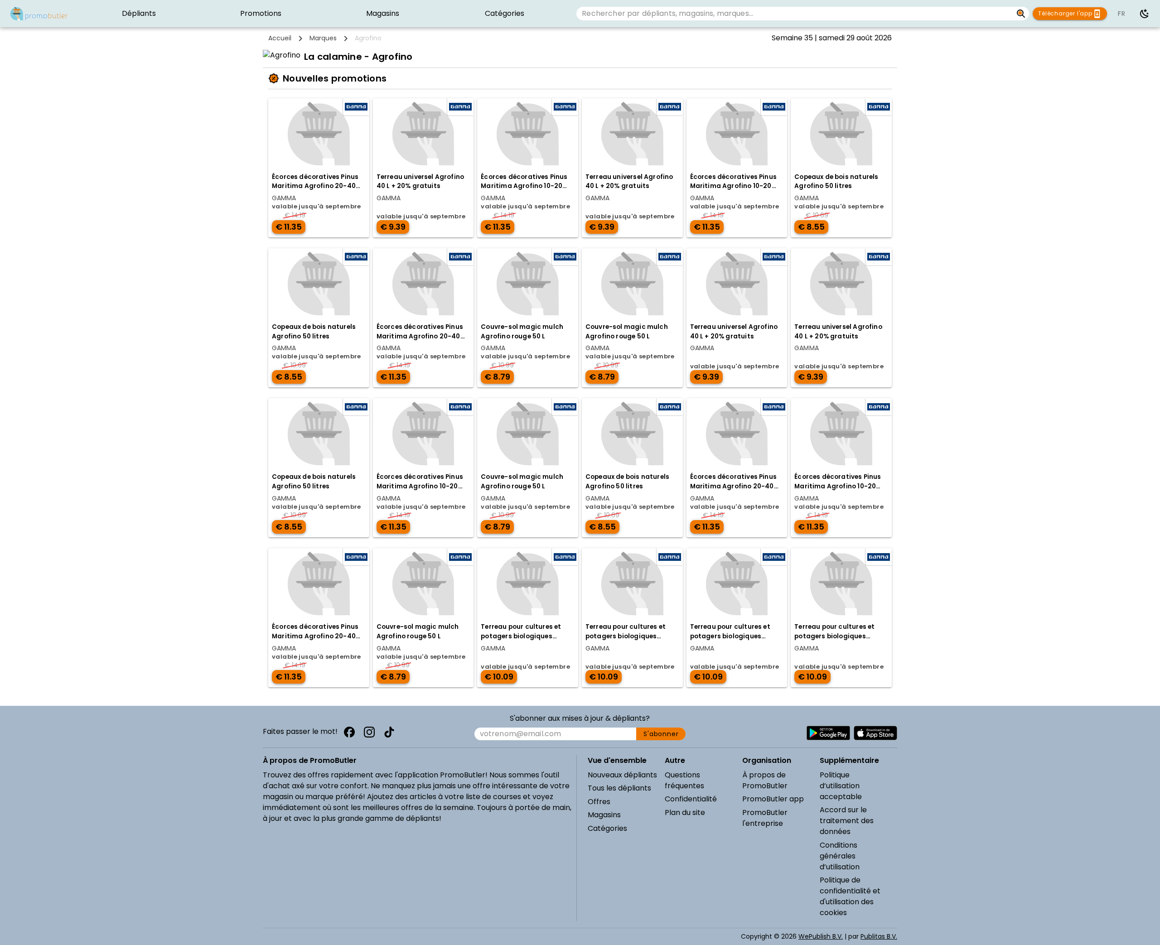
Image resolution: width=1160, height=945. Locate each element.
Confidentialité (691, 799)
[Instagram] (369, 732)
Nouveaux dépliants (622, 775)
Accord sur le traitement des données (847, 821)
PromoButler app (773, 799)
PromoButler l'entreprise (765, 818)
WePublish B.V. (820, 936)
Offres (599, 801)
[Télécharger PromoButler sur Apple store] (875, 733)
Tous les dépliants (619, 788)
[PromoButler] (39, 13)
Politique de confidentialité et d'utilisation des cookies (850, 896)
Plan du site (685, 812)
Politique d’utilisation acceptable (841, 786)
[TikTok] (389, 732)
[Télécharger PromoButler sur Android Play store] (828, 733)
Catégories (607, 828)
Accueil (279, 38)
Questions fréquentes (684, 780)
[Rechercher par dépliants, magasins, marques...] (1021, 13)
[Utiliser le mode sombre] (1144, 13)
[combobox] (794, 13)
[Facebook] (349, 732)
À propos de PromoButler (765, 780)
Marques (323, 38)
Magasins (604, 815)
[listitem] (139, 13)
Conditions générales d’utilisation (840, 856)
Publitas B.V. (878, 936)
